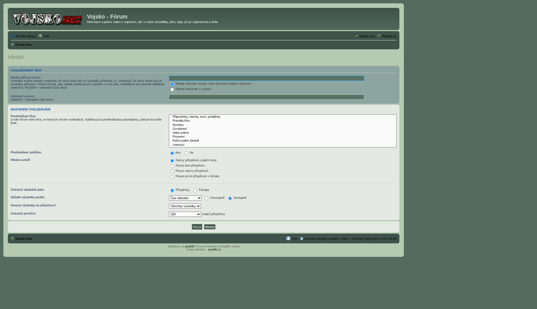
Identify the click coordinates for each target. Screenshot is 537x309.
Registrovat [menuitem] (367, 36)
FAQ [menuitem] (46, 36)
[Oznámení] (282, 129)
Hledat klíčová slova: (26, 77)
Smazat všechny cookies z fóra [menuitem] (325, 238)
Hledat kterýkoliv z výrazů (193, 89)
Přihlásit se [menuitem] (389, 36)
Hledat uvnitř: (21, 160)
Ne (191, 152)
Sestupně (239, 197)
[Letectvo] (282, 145)
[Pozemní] (282, 137)
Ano (178, 152)
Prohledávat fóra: (23, 116)
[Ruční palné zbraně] (282, 141)
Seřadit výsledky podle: (28, 197)
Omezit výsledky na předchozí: (33, 205)
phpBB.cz (214, 249)
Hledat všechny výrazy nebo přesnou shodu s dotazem (213, 83)
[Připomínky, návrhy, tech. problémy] (282, 117)
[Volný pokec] (282, 133)
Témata (203, 190)
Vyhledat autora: (23, 96)
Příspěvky (182, 190)
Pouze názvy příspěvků (191, 170)
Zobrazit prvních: (23, 213)
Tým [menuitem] (294, 238)
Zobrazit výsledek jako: (28, 189)
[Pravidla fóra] (282, 121)
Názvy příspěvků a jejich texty (196, 160)
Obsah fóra (23, 238)
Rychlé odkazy (26, 36)
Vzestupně (217, 197)
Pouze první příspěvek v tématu (197, 176)
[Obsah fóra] (48, 18)
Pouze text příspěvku (190, 165)
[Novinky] (282, 125)
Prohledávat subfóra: (26, 152)
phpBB (189, 246)
